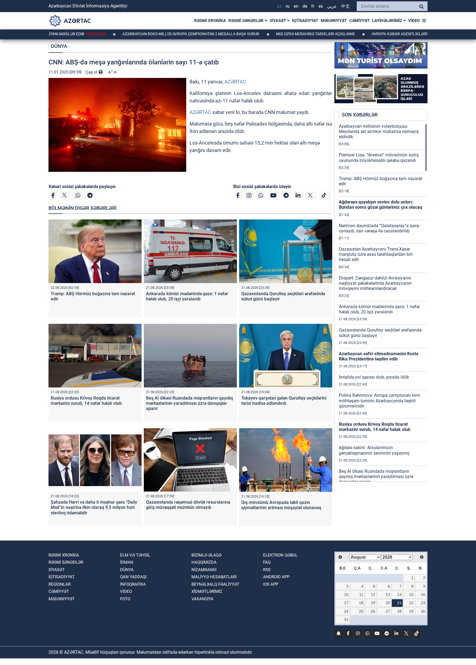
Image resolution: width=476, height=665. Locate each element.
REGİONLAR (59, 584)
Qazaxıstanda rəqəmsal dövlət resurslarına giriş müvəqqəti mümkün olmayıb (188, 505)
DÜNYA (59, 46)
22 (411, 603)
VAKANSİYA (202, 598)
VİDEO (414, 20)
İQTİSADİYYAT (305, 20)
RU (288, 6)
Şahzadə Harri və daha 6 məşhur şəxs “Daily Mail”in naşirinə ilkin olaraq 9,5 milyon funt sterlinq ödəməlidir (94, 507)
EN (296, 6)
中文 (345, 6)
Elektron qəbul (280, 555)
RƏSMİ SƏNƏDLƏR (246, 20)
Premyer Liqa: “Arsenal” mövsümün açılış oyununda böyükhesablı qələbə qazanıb (379, 157)
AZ (279, 6)
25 (361, 611)
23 (423, 603)
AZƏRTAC (235, 82)
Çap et (92, 72)
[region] (383, 303)
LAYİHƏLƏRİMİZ (387, 20)
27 (388, 611)
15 (411, 594)
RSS (267, 569)
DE (304, 6)
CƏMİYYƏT (359, 20)
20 (388, 603)
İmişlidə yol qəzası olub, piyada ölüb (374, 377)
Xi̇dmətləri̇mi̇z (206, 591)
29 (411, 611)
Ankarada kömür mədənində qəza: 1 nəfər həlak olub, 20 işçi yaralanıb (187, 296)
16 (423, 594)
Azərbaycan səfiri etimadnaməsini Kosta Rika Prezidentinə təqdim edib (378, 356)
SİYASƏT (278, 20)
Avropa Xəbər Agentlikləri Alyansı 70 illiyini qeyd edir (397, 34)
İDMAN (126, 562)
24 (346, 611)
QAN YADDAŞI (133, 576)
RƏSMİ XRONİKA (210, 20)
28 (399, 611)
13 (388, 594)
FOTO (125, 598)
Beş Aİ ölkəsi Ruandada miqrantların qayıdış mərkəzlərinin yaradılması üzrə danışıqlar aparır (189, 403)
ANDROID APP (276, 576)
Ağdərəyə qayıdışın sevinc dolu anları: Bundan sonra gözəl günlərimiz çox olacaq (380, 204)
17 (346, 603)
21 (399, 603)
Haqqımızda (204, 562)
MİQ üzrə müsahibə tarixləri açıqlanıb (285, 34)
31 (346, 619)
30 (423, 611)
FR (312, 6)
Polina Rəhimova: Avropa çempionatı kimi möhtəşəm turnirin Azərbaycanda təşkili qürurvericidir (379, 400)
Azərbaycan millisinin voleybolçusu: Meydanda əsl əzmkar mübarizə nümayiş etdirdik (379, 131)
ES (320, 6)
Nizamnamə (204, 569)
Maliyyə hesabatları (214, 576)
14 (399, 594)
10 (346, 594)
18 (361, 603)
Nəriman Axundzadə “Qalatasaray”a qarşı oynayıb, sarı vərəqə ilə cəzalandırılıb (379, 228)
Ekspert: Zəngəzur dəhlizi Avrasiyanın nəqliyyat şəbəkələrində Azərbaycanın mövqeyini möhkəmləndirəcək (375, 283)
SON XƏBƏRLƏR (360, 115)
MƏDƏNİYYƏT (334, 20)
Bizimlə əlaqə (206, 555)
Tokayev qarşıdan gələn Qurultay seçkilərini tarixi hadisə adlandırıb (283, 400)
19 (373, 603)
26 (373, 611)
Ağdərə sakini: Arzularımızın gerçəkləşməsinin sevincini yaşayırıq (374, 450)
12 (373, 594)
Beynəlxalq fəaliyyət (215, 584)
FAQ (267, 562)
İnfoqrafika (133, 584)
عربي (332, 6)
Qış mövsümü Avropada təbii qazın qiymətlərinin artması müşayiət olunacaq (281, 505)
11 (361, 594)
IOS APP (270, 584)
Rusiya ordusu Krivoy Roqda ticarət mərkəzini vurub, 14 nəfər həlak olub (86, 400)
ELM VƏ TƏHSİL (135, 555)
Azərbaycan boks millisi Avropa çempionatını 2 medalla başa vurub (160, 34)
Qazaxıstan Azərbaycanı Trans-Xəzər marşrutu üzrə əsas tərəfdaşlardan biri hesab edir (376, 254)
